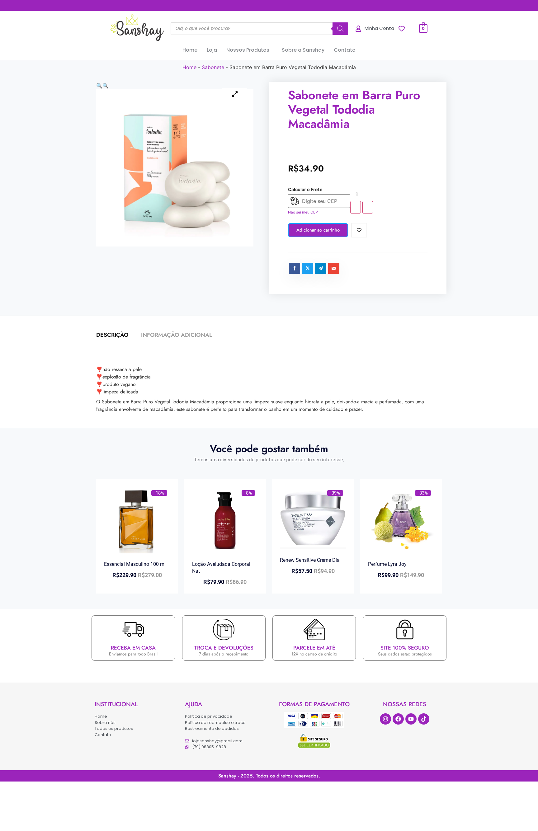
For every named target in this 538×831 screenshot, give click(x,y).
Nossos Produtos (247, 50)
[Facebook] (398, 719)
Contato (345, 50)
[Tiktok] (423, 719)
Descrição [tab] (112, 334)
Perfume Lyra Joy (387, 564)
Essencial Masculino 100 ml (135, 564)
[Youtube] (411, 719)
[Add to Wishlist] (359, 230)
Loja (212, 50)
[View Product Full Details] (137, 551)
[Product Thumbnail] (234, 94)
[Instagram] (385, 719)
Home (189, 50)
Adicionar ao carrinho (318, 230)
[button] (249, 50)
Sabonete (213, 67)
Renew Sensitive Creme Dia (310, 560)
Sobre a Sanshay (303, 50)
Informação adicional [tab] (176, 334)
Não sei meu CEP (303, 212)
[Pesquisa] (340, 28)
